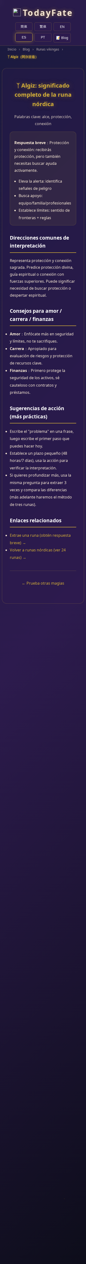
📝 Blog (62, 37)
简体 (24, 26)
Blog (26, 49)
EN (62, 27)
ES (24, 37)
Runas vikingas (47, 49)
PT (43, 37)
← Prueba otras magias (43, 583)
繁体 (43, 26)
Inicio (12, 49)
